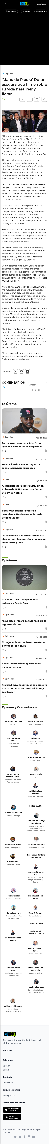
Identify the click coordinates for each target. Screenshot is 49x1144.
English (6, 1070)
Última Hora (11, 11)
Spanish (6, 1066)
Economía (40, 11)
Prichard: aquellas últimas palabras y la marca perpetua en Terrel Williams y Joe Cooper (24, 688)
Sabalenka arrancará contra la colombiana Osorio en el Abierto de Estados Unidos (22, 514)
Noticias (26, 11)
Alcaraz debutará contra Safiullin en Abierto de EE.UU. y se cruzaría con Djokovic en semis (23, 489)
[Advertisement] (24, 40)
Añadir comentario (35, 385)
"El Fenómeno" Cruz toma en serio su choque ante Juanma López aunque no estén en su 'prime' (24, 539)
